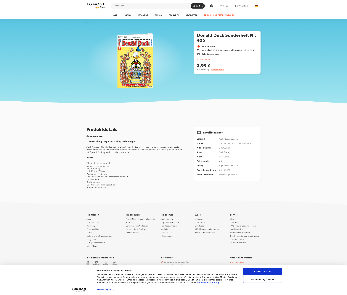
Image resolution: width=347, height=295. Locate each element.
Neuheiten (165, 229)
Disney (89, 233)
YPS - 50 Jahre (92, 223)
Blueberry (90, 226)
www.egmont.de (237, 262)
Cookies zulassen (262, 271)
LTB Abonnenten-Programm (207, 229)
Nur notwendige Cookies (262, 279)
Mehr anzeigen (203, 59)
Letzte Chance (166, 233)
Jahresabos (200, 223)
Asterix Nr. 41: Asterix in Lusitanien (141, 219)
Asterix (89, 219)
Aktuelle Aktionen (168, 219)
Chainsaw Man (92, 229)
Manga (158, 15)
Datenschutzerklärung (208, 282)
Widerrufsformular (238, 243)
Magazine (143, 15)
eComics (129, 223)
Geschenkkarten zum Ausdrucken (244, 236)
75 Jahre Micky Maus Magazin (219, 15)
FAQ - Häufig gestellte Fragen (243, 226)
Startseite (90, 23)
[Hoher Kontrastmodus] (211, 5)
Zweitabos (199, 226)
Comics (127, 15)
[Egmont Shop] (96, 6)
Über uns (234, 219)
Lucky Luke (91, 239)
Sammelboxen (132, 233)
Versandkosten (217, 70)
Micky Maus (91, 246)
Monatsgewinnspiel (168, 226)
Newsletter (191, 15)
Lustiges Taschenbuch (95, 243)
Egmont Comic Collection (137, 226)
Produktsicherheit (237, 239)
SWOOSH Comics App (205, 233)
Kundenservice (236, 229)
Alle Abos (199, 219)
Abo (115, 15)
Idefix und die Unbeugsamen (99, 236)
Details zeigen (104, 290)
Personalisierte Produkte (136, 229)
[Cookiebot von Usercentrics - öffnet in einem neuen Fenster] (79, 290)
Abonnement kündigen (240, 233)
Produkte (174, 15)
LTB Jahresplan (167, 236)
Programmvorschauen (169, 223)
